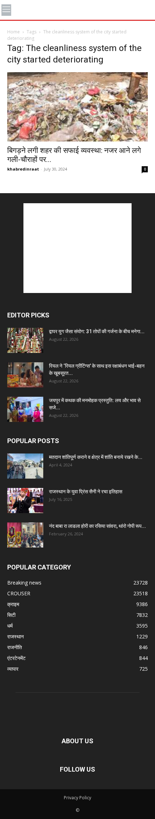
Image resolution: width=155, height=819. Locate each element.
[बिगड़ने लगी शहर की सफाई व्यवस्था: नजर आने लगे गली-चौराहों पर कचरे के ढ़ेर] (77, 106)
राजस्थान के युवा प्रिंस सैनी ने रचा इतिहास (85, 491)
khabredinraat (23, 169)
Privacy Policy (77, 798)
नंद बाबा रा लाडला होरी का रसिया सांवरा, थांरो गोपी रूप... (97, 526)
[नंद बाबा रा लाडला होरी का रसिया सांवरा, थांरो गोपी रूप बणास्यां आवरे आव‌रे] (25, 535)
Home (13, 32)
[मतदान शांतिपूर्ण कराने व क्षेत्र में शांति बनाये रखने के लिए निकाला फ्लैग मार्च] (25, 466)
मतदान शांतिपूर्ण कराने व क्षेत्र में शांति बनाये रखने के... (95, 457)
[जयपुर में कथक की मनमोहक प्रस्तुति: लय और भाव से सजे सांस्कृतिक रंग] (25, 409)
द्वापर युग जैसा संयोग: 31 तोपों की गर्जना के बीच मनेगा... (97, 331)
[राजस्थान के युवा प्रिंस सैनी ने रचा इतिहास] (25, 500)
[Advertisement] (77, 248)
